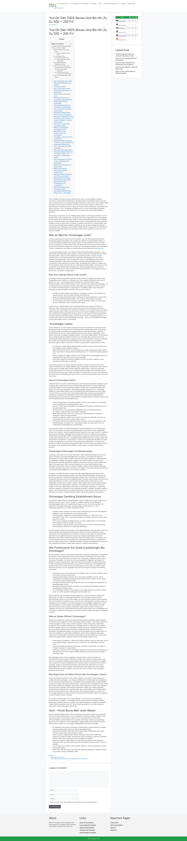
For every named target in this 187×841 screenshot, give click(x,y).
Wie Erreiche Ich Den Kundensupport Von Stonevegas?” (60, 133)
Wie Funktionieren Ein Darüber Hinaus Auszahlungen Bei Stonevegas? (63, 161)
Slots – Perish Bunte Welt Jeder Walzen (63, 76)
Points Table (131, 3)
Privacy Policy (114, 822)
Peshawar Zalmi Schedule (87, 830)
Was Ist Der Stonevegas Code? (63, 81)
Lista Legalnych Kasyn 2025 (58, 757)
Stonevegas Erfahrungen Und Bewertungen (63, 60)
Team (100, 3)
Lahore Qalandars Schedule (88, 825)
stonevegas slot (98, 248)
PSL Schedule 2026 (63, 3)
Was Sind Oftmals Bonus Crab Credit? (63, 54)
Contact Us (113, 830)
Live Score (60, 8)
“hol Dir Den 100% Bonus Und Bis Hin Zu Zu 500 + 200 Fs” (61, 47)
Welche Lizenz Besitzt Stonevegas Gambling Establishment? (60, 170)
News (112, 3)
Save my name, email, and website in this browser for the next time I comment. (74, 802)
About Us (113, 827)
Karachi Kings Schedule (87, 822)
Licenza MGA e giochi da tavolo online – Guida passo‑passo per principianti (69, 758)
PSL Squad (93, 3)
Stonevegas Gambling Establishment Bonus (60, 63)
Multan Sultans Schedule (87, 827)
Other (52, 755)
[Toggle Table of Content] (70, 44)
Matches (123, 3)
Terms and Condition (116, 825)
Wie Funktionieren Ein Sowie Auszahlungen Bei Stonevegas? (63, 66)
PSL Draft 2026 (84, 3)
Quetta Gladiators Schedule (88, 832)
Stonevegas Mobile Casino (62, 144)
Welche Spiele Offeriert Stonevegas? (62, 70)
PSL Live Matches (75, 3)
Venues (117, 3)
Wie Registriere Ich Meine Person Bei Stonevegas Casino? (64, 73)
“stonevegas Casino (60, 56)
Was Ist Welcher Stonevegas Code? (61, 50)
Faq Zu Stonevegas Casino (63, 57)
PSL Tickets (107, 3)
